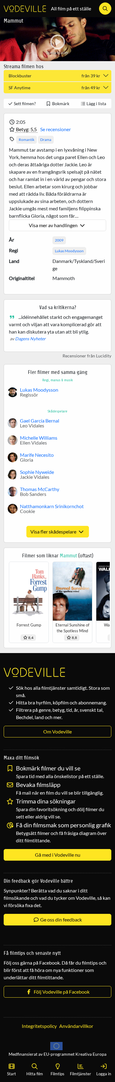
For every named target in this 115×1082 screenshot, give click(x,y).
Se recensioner (55, 129)
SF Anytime (54, 87)
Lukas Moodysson (69, 251)
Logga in (103, 1073)
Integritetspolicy (39, 1026)
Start (11, 1073)
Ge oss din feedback (60, 919)
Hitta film (34, 1073)
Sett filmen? (24, 103)
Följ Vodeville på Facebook (61, 992)
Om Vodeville (57, 731)
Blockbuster (54, 75)
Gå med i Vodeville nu (57, 855)
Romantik (26, 139)
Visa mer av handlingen (54, 225)
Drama (45, 139)
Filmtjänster (80, 1073)
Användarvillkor (76, 1026)
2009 (59, 240)
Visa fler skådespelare (53, 531)
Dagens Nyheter (30, 338)
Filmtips (57, 1073)
